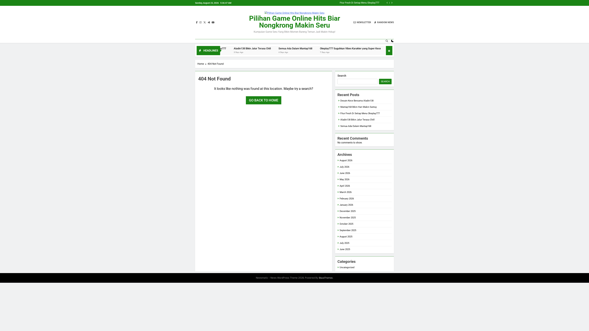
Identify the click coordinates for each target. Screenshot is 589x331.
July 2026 (344, 167)
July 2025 (344, 243)
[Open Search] (387, 41)
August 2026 (346, 160)
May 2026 (344, 179)
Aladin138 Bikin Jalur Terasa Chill (236, 48)
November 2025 (348, 217)
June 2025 (345, 249)
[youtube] (213, 22)
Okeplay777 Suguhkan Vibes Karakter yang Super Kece (334, 48)
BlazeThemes (326, 277)
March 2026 (346, 192)
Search (341, 75)
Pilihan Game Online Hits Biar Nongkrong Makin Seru (294, 21)
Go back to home (263, 100)
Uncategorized (347, 267)
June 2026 (345, 173)
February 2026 (347, 198)
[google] (209, 22)
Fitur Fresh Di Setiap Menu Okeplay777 (359, 3)
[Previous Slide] (387, 3)
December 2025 (348, 211)
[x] (204, 22)
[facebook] (196, 22)
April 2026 (345, 186)
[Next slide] (392, 3)
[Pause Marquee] (389, 50)
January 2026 (346, 205)
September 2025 (348, 230)
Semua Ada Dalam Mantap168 (280, 48)
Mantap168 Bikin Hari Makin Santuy (358, 107)
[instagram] (200, 22)
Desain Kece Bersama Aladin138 (356, 100)
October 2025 (346, 224)
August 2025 (346, 236)
